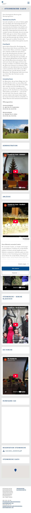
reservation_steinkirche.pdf (13, 451)
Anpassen (14, 272)
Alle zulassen (15, 268)
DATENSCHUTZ (21, 490)
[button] (15, 470)
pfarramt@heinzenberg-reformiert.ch (12, 502)
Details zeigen (22, 264)
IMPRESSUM (20, 488)
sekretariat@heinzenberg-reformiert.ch (13, 507)
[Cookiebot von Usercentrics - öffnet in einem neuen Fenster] (22, 239)
